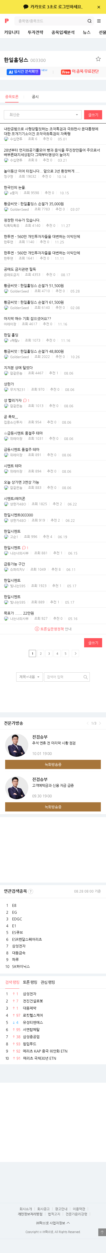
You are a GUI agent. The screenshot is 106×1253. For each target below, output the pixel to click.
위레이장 (16, 439)
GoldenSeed (19, 209)
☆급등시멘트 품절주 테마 (23, 433)
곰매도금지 (11, 275)
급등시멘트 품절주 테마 (21, 449)
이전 (88, 723)
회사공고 (43, 1209)
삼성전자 (18, 946)
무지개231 (17, 389)
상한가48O (18, 504)
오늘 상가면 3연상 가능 (21, 482)
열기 (102, 1232)
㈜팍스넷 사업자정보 (50, 1223)
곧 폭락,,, (11, 417)
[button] (44, 114)
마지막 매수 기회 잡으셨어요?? (27, 319)
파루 (15, 959)
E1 (14, 926)
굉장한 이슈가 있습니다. (22, 220)
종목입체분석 (63, 32)
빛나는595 (17, 586)
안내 (56, 629)
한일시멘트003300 (18, 515)
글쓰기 (93, 115)
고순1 (14, 537)
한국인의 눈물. (15, 188)
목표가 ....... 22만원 (19, 613)
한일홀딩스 (25, 60)
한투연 (8, 242)
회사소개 (26, 1209)
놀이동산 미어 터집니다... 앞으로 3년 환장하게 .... (42, 171)
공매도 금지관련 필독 (20, 269)
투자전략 (35, 32)
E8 (14, 905)
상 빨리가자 (13, 400)
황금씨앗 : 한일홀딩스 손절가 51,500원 (34, 286)
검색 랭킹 (12, 982)
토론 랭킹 (30, 982)
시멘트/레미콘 (14, 498)
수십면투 (16, 139)
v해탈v (14, 340)
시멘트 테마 (13, 466)
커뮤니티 (12, 32)
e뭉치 (14, 193)
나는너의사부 (19, 553)
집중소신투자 (13, 422)
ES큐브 (17, 932)
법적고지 (54, 1214)
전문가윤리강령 (76, 1214)
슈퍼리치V (17, 569)
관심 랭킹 (48, 982)
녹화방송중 (53, 764)
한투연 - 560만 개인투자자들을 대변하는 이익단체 (42, 237)
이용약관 (79, 1209)
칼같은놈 (16, 373)
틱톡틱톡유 (11, 226)
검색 (89, 21)
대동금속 (18, 953)
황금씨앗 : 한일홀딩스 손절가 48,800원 (34, 351)
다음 (100, 723)
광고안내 (61, 1209)
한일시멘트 (12, 531)
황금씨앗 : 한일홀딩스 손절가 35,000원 (34, 204)
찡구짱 (8, 176)
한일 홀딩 (11, 335)
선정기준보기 (30, 891)
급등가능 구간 (14, 564)
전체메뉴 (101, 21)
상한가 (9, 384)
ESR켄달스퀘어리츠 (27, 939)
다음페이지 (75, 653)
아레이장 (10, 324)
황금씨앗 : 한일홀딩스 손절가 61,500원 (34, 302)
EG (14, 912)
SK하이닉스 (21, 966)
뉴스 (87, 32)
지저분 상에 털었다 (18, 368)
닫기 (98, 7)
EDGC (17, 919)
